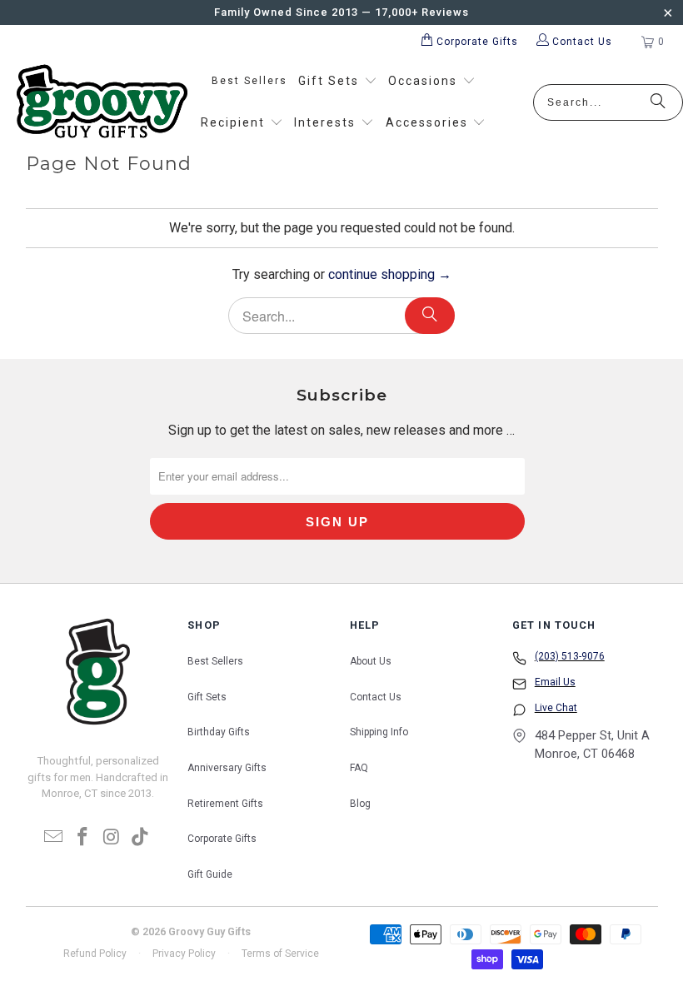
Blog (360, 803)
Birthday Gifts (218, 732)
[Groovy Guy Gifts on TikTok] (140, 838)
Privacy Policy (184, 953)
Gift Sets (207, 697)
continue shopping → (389, 274)
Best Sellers (215, 661)
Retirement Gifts (225, 803)
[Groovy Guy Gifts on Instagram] (111, 838)
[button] (337, 81)
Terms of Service (280, 953)
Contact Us (375, 697)
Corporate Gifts (222, 838)
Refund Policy (95, 953)
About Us (370, 661)
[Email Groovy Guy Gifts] (54, 838)
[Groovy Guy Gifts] (102, 102)
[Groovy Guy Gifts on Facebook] (83, 838)
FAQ (359, 768)
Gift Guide (209, 874)
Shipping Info (379, 732)
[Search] (658, 102)
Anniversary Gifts (227, 768)
